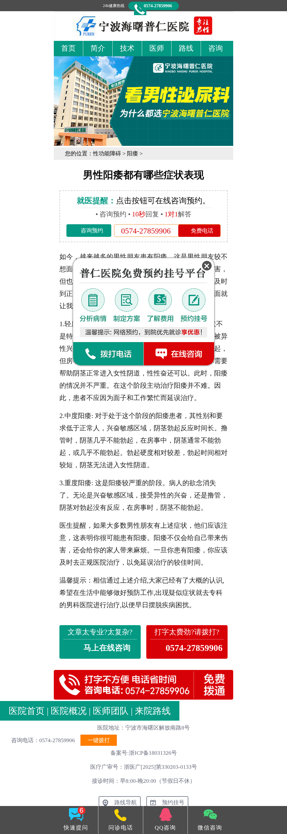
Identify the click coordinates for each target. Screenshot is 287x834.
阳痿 (132, 153)
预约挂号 (173, 802)
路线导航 (125, 802)
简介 (98, 48)
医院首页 (27, 711)
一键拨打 (98, 740)
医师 (156, 48)
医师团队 (111, 711)
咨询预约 (92, 230)
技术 (127, 48)
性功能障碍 (107, 153)
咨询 (215, 48)
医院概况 (69, 711)
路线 (186, 48)
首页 (68, 48)
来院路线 (153, 711)
